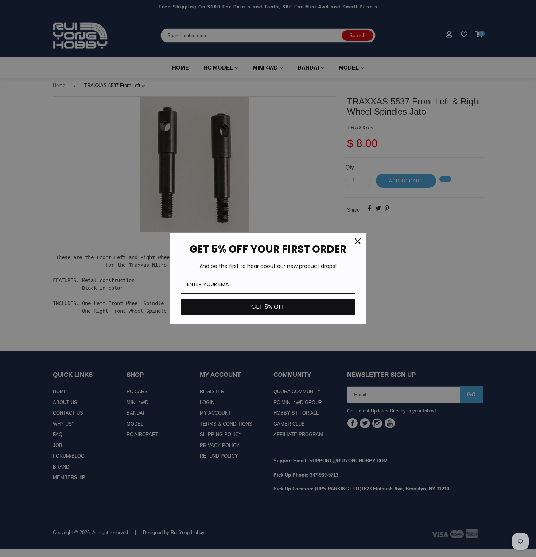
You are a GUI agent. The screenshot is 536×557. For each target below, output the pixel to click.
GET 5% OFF (268, 307)
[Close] (357, 241)
